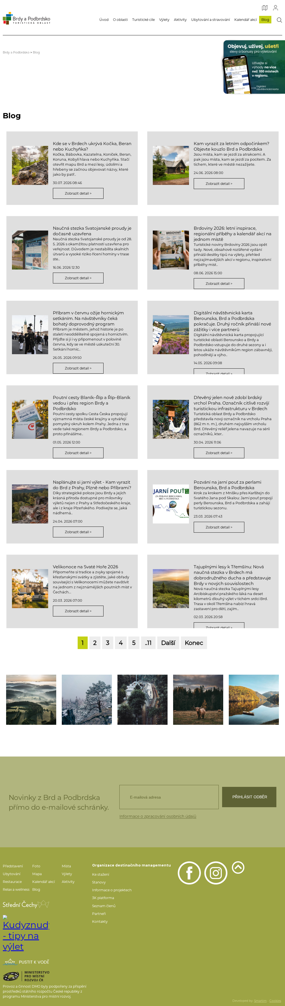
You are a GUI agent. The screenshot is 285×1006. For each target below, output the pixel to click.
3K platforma (103, 898)
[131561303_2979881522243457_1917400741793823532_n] (198, 700)
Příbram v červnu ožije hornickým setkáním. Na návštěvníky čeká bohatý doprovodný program (88, 318)
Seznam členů (104, 906)
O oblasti (120, 20)
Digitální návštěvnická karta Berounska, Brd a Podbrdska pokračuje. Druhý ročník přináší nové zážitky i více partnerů (232, 321)
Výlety (164, 20)
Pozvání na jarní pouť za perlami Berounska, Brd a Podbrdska (227, 484)
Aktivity (180, 20)
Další (168, 642)
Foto (36, 866)
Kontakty (100, 921)
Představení (13, 866)
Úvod (104, 20)
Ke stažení (100, 874)
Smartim (260, 1001)
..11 (148, 642)
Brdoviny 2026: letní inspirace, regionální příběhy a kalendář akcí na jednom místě (232, 234)
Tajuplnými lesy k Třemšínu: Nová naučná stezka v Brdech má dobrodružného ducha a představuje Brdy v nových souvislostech (232, 575)
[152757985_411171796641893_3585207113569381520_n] (87, 700)
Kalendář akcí (245, 20)
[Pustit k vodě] (26, 962)
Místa (66, 866)
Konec (194, 642)
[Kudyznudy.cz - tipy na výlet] (26, 933)
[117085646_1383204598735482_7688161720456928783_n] (31, 700)
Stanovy (99, 882)
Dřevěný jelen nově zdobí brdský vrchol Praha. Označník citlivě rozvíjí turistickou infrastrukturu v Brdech (231, 403)
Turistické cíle (143, 20)
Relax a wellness (16, 889)
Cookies (275, 1001)
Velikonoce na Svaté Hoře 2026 (85, 566)
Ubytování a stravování (210, 20)
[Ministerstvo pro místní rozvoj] (26, 976)
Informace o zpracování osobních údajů (157, 816)
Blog (265, 20)
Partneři (99, 914)
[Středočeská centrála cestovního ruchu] (26, 904)
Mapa (37, 874)
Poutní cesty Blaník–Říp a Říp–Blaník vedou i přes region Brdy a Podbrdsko (91, 403)
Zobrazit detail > (78, 193)
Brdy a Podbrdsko (16, 52)
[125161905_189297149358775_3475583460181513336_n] (254, 700)
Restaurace (12, 882)
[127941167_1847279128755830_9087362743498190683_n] (142, 700)
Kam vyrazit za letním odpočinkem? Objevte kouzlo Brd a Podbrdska (231, 146)
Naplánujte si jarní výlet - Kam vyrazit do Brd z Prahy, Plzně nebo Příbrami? (92, 484)
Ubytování (11, 874)
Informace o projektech (112, 890)
